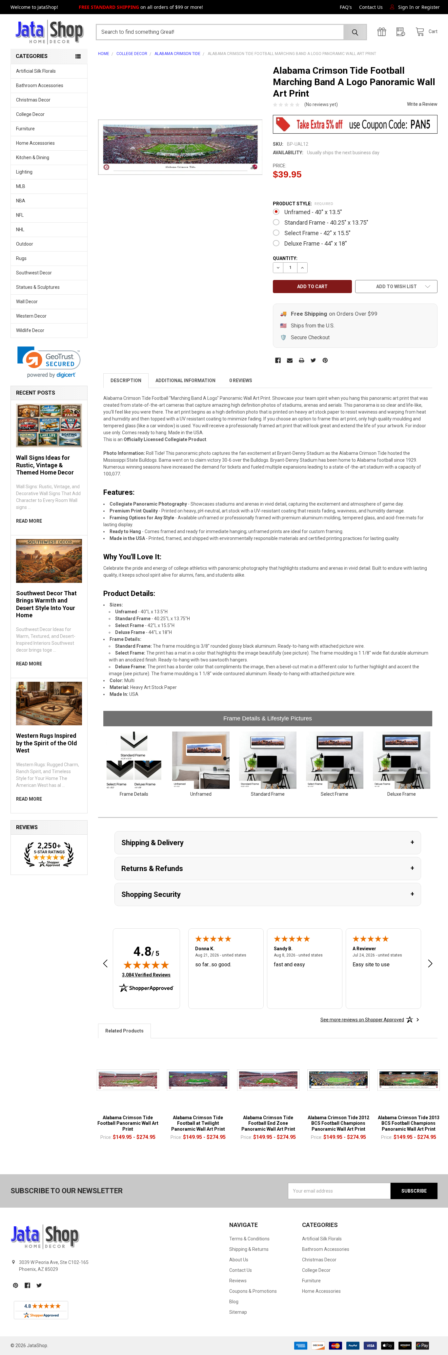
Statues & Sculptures (38, 287)
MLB (20, 186)
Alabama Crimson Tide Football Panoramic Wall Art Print (127, 1123)
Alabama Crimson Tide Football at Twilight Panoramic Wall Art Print (198, 1123)
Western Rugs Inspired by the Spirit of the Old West (46, 743)
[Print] (301, 360)
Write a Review (422, 104)
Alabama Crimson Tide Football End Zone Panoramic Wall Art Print (268, 1123)
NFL (20, 215)
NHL (20, 229)
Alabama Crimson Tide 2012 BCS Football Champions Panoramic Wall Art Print (338, 1123)
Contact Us (371, 7)
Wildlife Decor (30, 330)
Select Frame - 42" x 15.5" (317, 233)
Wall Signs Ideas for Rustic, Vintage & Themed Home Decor (45, 465)
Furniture (25, 128)
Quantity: (285, 258)
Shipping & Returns (249, 1249)
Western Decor (31, 316)
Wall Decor (27, 301)
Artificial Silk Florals (36, 71)
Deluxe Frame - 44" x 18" (315, 243)
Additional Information (185, 380)
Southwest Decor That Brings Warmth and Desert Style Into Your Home (46, 604)
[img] (146, 964)
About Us (238, 1259)
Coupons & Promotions (253, 1291)
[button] (49, 362)
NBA (20, 200)
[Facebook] (278, 360)
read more (29, 521)
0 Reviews (240, 380)
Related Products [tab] (124, 1030)
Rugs (21, 258)
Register (430, 7)
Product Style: (303, 203)
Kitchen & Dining (32, 157)
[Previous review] (105, 964)
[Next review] (430, 964)
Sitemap (238, 1312)
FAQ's (346, 7)
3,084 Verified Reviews (146, 974)
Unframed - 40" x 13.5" (313, 212)
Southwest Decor (34, 272)
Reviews (238, 1280)
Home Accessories (35, 143)
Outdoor (24, 244)
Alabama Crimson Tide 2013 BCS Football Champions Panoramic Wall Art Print (408, 1123)
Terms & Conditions (249, 1238)
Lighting (24, 172)
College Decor (30, 114)
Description (126, 380)
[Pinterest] (325, 360)
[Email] (290, 360)
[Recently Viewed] (402, 32)
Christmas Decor (33, 99)
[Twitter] (313, 360)
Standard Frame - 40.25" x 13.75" (326, 222)
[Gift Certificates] (383, 32)
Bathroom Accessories (39, 85)
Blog (233, 1301)
